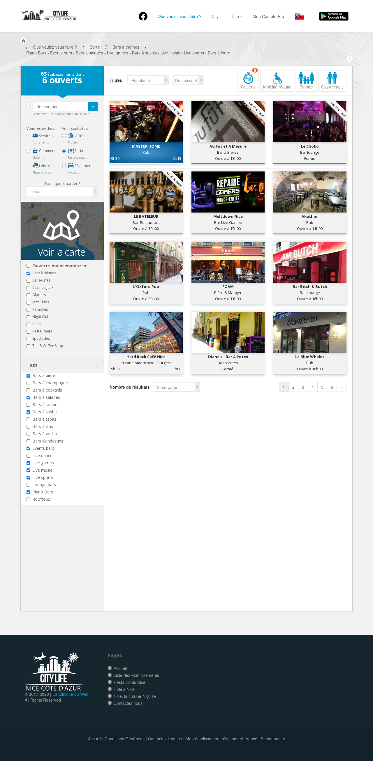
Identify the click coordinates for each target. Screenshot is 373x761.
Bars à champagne (50, 382)
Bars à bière (43, 375)
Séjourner (82, 165)
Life (235, 16)
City (215, 16)
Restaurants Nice (129, 682)
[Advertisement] (61, 568)
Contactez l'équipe (165, 738)
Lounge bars (44, 484)
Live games (43, 463)
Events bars (43, 448)
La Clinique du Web (70, 694)
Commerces (48, 150)
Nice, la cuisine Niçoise (135, 696)
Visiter (79, 135)
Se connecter (273, 738)
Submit (93, 106)
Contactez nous (128, 703)
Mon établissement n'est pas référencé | (223, 738)
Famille (306, 87)
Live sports (42, 477)
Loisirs (44, 165)
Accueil (120, 668)
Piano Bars (42, 492)
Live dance (42, 455)
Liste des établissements (136, 675)
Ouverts (248, 80)
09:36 (59, 265)
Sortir (79, 150)
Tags (32, 365)
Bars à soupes (45, 404)
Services (45, 135)
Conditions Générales (125, 738)
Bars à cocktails (47, 390)
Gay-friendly (332, 87)
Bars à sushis (44, 412)
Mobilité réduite (277, 87)
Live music (42, 470)
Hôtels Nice (124, 689)
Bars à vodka (44, 433)
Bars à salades (46, 397)
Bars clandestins (47, 441)
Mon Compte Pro (268, 16)
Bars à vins (42, 426)
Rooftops (41, 499)
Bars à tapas (44, 419)
